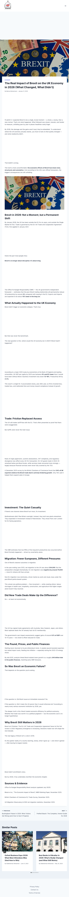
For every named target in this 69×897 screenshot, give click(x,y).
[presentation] (17, 841)
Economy (7, 80)
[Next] (64, 851)
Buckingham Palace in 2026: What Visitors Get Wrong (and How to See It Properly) (16, 813)
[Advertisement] (34, 27)
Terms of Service (34, 893)
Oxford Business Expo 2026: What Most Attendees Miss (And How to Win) (16, 857)
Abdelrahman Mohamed (12, 863)
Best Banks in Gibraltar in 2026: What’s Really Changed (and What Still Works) (51, 857)
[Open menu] (65, 6)
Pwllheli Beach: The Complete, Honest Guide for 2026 (52, 813)
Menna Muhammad (11, 91)
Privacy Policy (34, 886)
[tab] (31, 872)
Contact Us (34, 890)
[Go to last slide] (4, 851)
